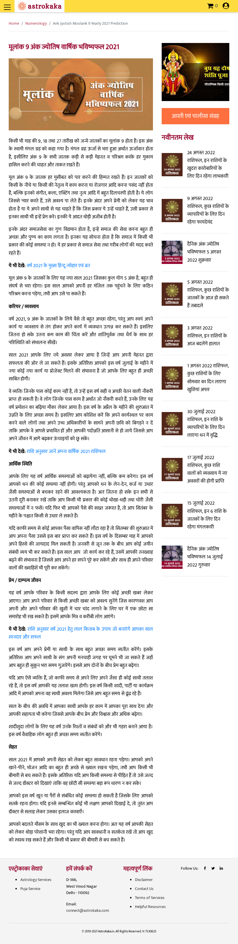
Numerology (36, 23)
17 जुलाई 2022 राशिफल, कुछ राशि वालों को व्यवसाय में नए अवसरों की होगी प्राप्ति (207, 470)
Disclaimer (144, 879)
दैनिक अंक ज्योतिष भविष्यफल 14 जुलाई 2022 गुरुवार (205, 557)
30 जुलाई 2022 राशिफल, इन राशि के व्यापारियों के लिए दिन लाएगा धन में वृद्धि (206, 424)
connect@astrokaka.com (87, 910)
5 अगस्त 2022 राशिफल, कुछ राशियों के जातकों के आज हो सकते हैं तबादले (208, 294)
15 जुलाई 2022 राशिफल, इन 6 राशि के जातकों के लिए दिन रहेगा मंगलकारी (207, 515)
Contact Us (144, 888)
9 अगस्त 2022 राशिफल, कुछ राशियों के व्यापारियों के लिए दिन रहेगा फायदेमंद (208, 210)
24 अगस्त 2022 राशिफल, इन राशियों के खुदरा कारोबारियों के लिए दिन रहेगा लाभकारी (207, 165)
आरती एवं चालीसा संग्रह (195, 116)
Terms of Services (150, 897)
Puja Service (30, 888)
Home (14, 23)
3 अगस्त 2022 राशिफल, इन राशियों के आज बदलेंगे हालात (207, 336)
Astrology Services (35, 879)
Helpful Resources (150, 906)
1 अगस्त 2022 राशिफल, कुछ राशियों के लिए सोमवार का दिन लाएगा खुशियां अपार (208, 378)
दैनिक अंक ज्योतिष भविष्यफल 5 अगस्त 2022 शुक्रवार (204, 252)
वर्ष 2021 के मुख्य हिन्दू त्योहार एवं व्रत (58, 266)
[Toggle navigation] (15, 4)
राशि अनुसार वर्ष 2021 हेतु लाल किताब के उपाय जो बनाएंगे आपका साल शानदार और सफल (81, 633)
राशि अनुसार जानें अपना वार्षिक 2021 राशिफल (66, 451)
